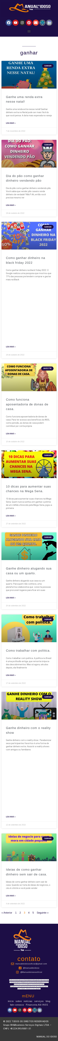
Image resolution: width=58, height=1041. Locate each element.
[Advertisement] (29, 311)
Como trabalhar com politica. (28, 650)
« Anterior (6, 912)
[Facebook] (9, 23)
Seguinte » (42, 912)
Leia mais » (11, 123)
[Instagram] (22, 23)
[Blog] (42, 23)
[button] (29, 31)
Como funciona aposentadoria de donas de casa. (27, 404)
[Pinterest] (29, 23)
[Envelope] (36, 23)
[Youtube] (15, 23)
